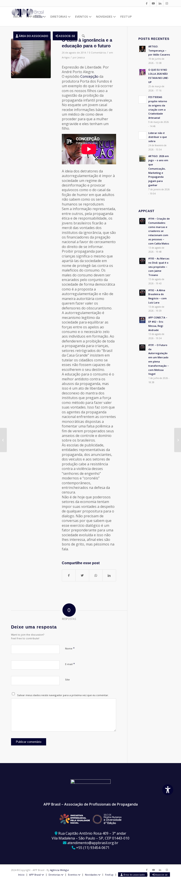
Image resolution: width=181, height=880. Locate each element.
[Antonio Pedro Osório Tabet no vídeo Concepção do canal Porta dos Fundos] (31, 58)
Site (67, 679)
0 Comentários (97, 52)
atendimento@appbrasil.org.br (92, 842)
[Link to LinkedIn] (160, 3)
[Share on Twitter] (82, 575)
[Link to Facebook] (146, 3)
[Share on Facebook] (68, 575)
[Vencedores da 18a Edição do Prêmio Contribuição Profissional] (177, 440)
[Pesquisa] (83, 36)
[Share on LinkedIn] (109, 575)
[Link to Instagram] (166, 3)
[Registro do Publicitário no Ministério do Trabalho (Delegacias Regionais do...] (3, 440)
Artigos (66, 57)
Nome (70, 648)
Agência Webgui (59, 870)
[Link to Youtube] (153, 3)
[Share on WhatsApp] (95, 575)
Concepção (89, 76)
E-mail (70, 664)
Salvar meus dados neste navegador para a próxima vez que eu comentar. (63, 695)
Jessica (81, 57)
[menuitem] (17, 16)
